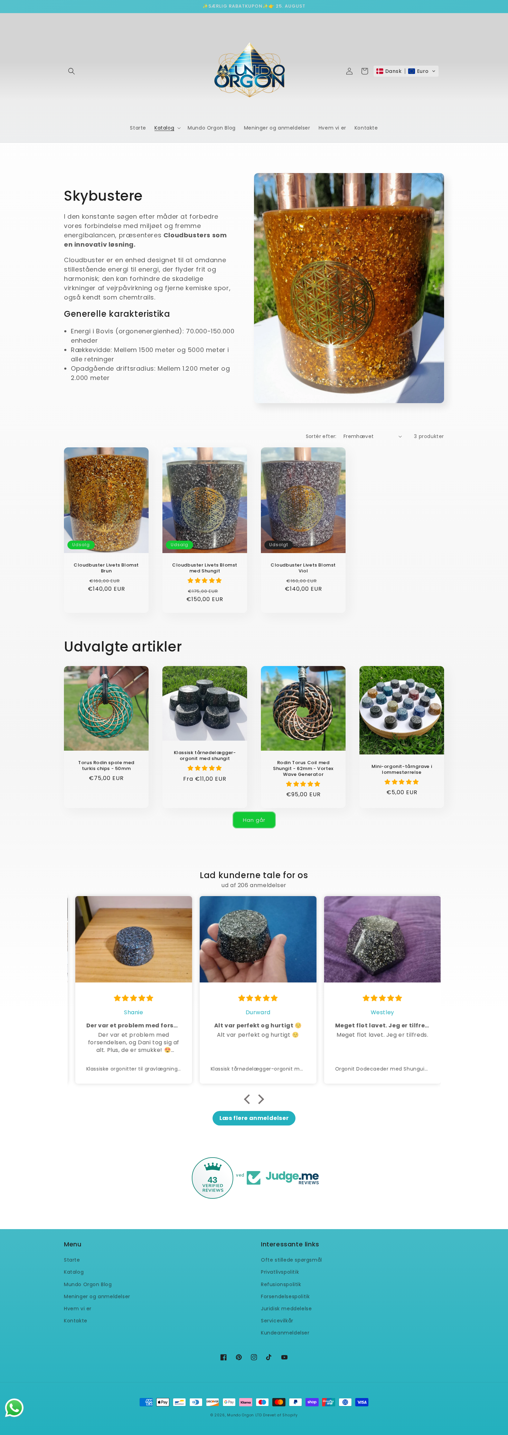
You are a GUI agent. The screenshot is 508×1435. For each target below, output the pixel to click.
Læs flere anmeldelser (254, 1118)
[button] (71, 71)
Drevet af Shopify (280, 1415)
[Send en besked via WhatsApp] (14, 1408)
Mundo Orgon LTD (244, 1415)
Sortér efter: (321, 436)
